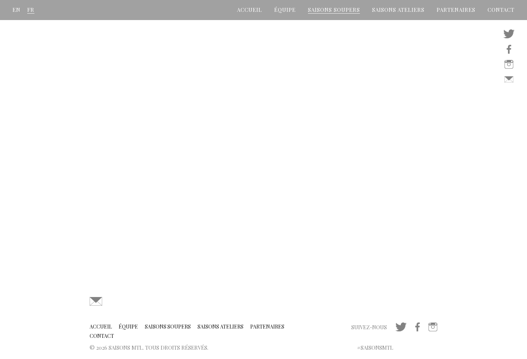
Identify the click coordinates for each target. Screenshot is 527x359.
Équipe (285, 9)
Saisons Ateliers (398, 9)
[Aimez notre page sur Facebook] (509, 48)
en (16, 9)
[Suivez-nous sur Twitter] (508, 33)
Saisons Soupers (334, 9)
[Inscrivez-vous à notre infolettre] (508, 79)
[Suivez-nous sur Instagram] (508, 63)
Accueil (249, 9)
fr (30, 9)
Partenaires (456, 9)
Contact (501, 9)
